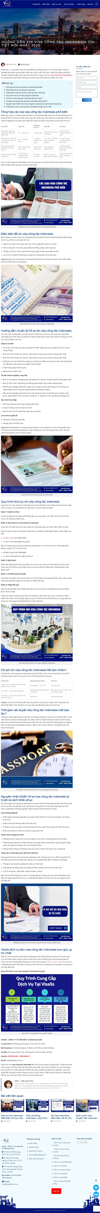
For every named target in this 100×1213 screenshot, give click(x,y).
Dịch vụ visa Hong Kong (61, 1157)
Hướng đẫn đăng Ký (37, 1155)
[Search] (96, 4)
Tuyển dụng (34, 1147)
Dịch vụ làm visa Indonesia (58, 962)
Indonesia (13, 38)
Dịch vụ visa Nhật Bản (63, 1162)
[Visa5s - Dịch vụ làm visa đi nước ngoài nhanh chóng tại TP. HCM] (11, 4)
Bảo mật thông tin (36, 1159)
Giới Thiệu (33, 1143)
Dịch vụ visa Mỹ (60, 1166)
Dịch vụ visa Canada (62, 1170)
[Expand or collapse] (70, 83)
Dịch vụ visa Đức (60, 1177)
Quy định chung (35, 1151)
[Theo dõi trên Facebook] (78, 1142)
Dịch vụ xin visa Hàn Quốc (62, 1144)
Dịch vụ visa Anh (60, 1173)
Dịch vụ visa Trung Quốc (61, 1150)
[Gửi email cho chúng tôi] (82, 1142)
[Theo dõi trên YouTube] (86, 1142)
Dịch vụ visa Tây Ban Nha (62, 1182)
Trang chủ (5, 38)
